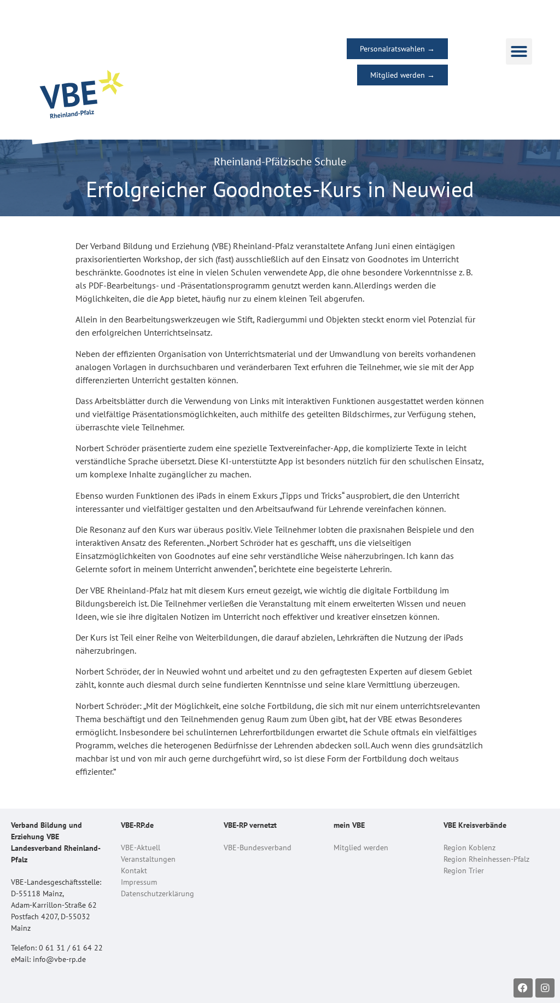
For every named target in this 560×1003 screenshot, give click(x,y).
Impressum (139, 882)
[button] (519, 51)
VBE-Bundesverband (257, 847)
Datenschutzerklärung (157, 893)
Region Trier (464, 870)
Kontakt (134, 870)
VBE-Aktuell (140, 847)
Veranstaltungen (148, 859)
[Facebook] (523, 988)
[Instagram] (545, 988)
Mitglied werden (361, 847)
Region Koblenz (469, 847)
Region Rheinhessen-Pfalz (486, 859)
